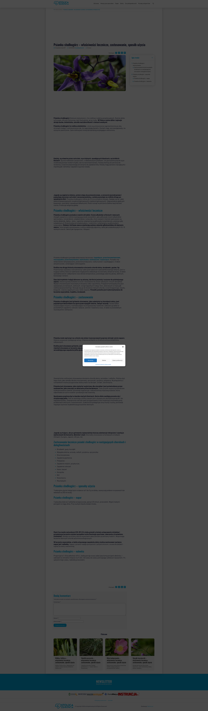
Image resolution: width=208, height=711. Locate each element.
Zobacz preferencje (117, 360)
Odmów (104, 360)
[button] (123, 347)
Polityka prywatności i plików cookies (103, 364)
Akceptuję (90, 360)
